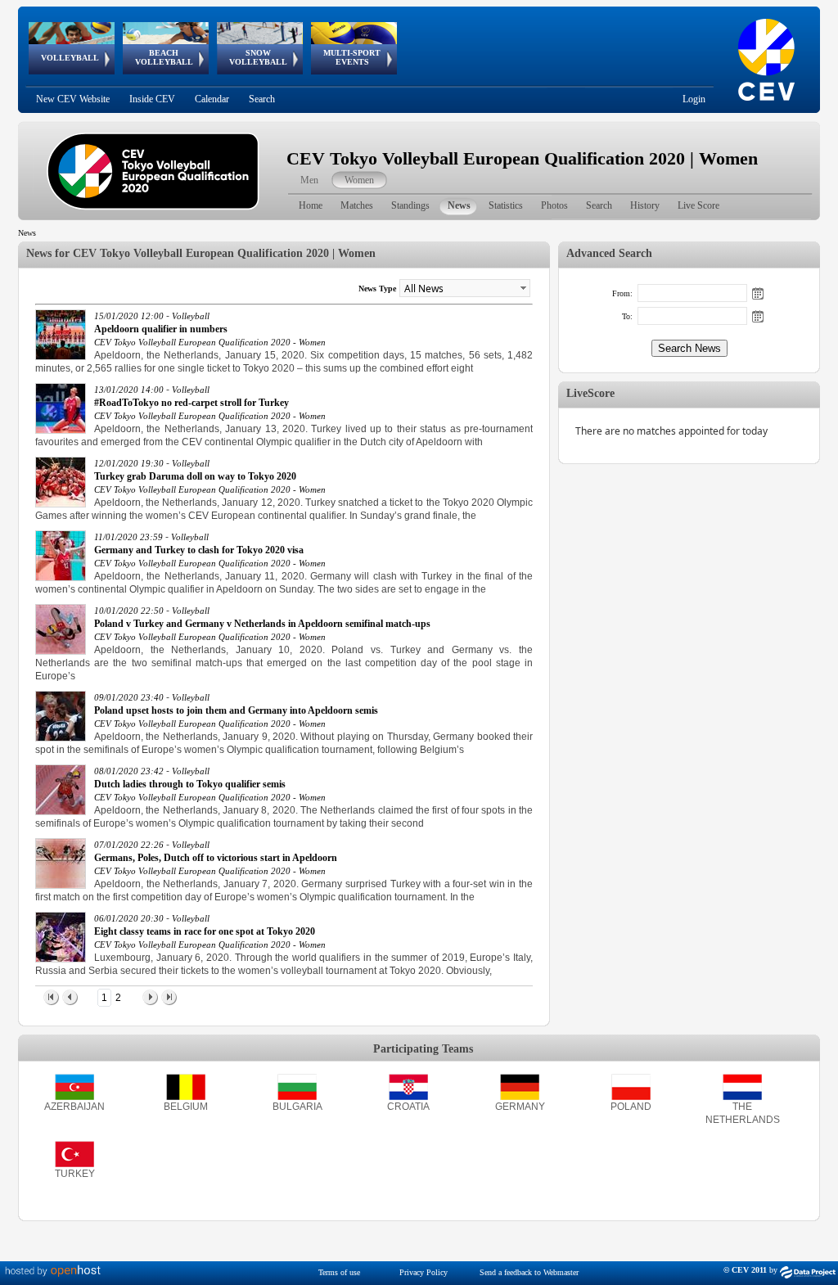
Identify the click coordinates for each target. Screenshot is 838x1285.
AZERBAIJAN (74, 1106)
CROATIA (408, 1106)
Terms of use (339, 1272)
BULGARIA (297, 1106)
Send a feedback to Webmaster (529, 1272)
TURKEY (75, 1173)
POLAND (630, 1106)
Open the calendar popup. (758, 293)
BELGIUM (186, 1106)
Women (359, 180)
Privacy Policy (423, 1272)
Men (309, 180)
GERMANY (520, 1106)
